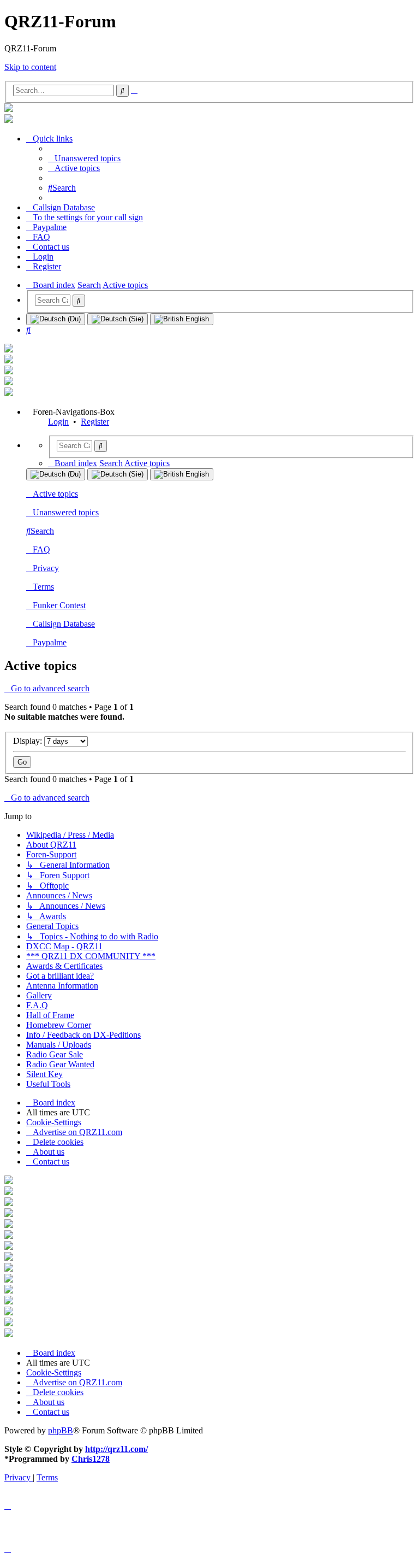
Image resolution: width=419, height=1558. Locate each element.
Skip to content (30, 67)
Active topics (55, 493)
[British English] (181, 319)
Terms (43, 586)
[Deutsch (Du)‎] (55, 319)
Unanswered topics (66, 512)
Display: (28, 740)
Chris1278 (90, 1458)
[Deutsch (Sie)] (117, 319)
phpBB (60, 1430)
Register (95, 421)
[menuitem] (84, 158)
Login (58, 421)
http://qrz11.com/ (116, 1449)
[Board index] (8, 109)
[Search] (79, 301)
